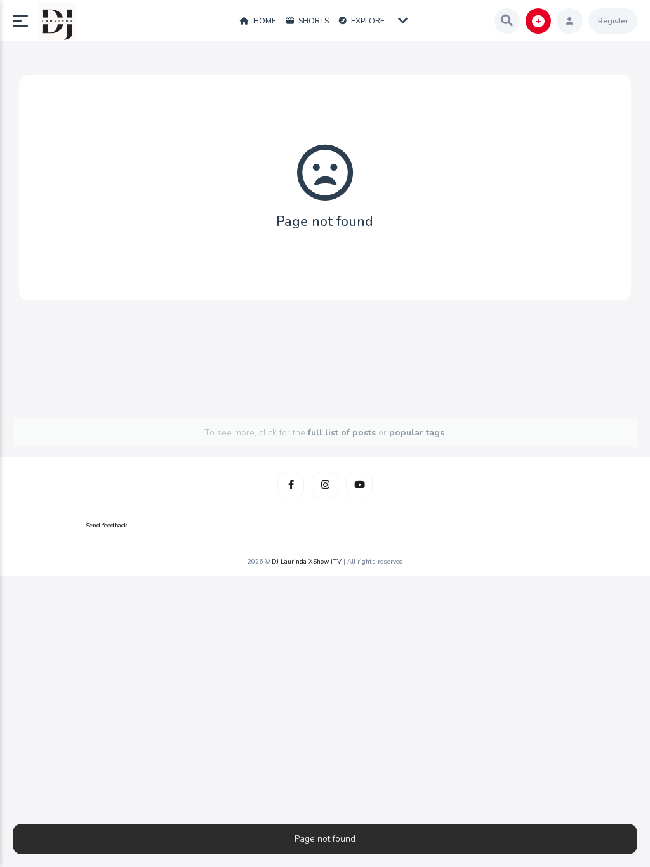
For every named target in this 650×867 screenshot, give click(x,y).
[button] (25, 21)
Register (613, 21)
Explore (367, 21)
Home (263, 21)
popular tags (416, 433)
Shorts (312, 21)
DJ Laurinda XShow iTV (307, 561)
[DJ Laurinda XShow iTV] (57, 21)
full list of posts (342, 433)
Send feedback (106, 525)
